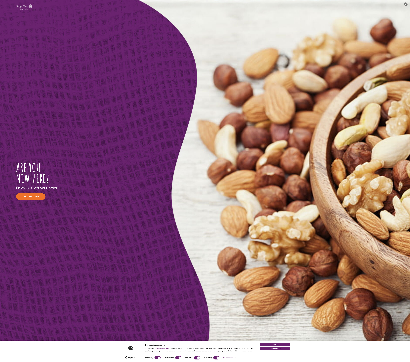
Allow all (275, 344)
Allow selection (275, 348)
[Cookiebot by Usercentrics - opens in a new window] (131, 357)
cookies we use (163, 348)
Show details (228, 358)
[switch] (178, 357)
